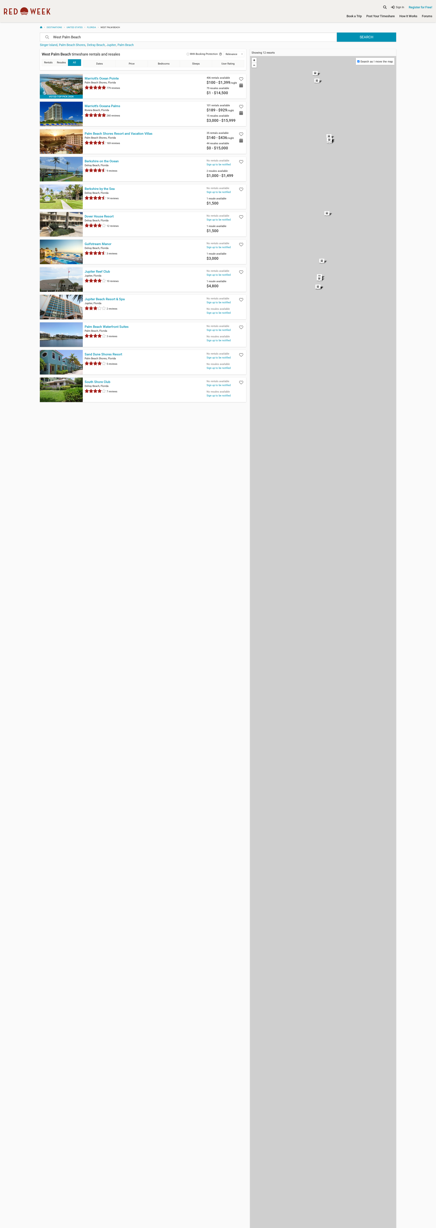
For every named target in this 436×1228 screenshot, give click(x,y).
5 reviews (111, 363)
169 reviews (113, 143)
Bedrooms (164, 63)
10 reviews (112, 281)
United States (75, 27)
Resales (61, 62)
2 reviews (111, 308)
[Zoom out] (254, 65)
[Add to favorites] (241, 79)
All (74, 62)
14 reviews (112, 198)
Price (132, 63)
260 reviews (113, 115)
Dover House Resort (99, 216)
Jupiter (111, 45)
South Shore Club (97, 382)
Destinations (54, 27)
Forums (427, 16)
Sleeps (196, 63)
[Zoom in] (254, 60)
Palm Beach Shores (72, 45)
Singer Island (48, 45)
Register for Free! (420, 7)
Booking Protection (204, 54)
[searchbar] (385, 7)
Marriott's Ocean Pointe (102, 78)
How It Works (408, 16)
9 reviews (111, 170)
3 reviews (111, 253)
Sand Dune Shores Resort (103, 354)
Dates (99, 63)
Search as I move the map (376, 61)
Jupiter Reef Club (97, 271)
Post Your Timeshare (380, 16)
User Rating (228, 63)
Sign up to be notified (219, 164)
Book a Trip (354, 16)
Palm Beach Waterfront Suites (107, 327)
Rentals (48, 62)
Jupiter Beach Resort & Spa (105, 299)
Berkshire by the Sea (100, 189)
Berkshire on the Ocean (102, 161)
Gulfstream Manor (98, 244)
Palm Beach (126, 45)
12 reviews (112, 226)
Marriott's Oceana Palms (102, 106)
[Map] (323, 175)
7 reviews (111, 391)
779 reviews (113, 88)
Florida (91, 27)
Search (366, 37)
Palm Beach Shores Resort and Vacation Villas (118, 134)
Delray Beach (96, 45)
